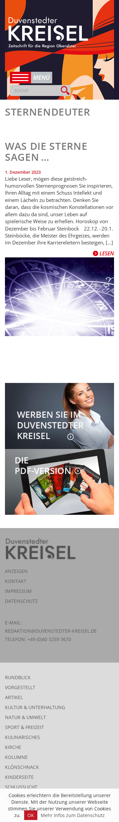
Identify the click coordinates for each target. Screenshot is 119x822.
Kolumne (16, 757)
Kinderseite (19, 777)
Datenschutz (21, 601)
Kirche (13, 747)
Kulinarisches (22, 737)
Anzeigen (16, 571)
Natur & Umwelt (25, 717)
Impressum (18, 591)
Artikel (14, 697)
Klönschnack (22, 767)
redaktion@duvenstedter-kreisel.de (51, 631)
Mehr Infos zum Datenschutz (73, 815)
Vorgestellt (20, 687)
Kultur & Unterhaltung (35, 707)
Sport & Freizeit (24, 727)
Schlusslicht (21, 787)
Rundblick (18, 677)
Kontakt (15, 581)
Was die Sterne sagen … (46, 151)
